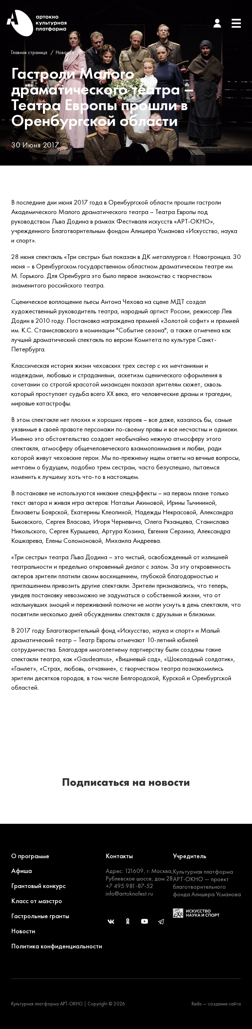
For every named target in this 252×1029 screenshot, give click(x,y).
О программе (30, 855)
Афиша (21, 870)
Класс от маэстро (36, 900)
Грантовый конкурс (38, 885)
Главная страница (29, 52)
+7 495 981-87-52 (129, 886)
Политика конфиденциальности (56, 945)
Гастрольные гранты (40, 915)
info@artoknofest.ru (129, 893)
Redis (196, 1003)
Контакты (119, 855)
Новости (65, 52)
